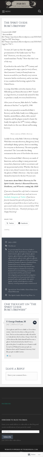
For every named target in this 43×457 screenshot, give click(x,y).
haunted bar (31, 262)
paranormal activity (15, 273)
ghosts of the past (26, 260)
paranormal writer (28, 277)
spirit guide (22, 279)
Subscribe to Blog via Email (14, 420)
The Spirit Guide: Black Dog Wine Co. (21, 295)
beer (20, 249)
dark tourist (12, 254)
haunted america (21, 262)
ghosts (29, 258)
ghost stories (13, 258)
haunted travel (13, 271)
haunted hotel (13, 266)
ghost (20, 254)
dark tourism (32, 252)
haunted (11, 262)
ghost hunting (29, 256)
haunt (35, 260)
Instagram (14, 197)
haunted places (13, 269)
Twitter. (23, 197)
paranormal (30, 271)
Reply (35, 322)
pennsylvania (13, 279)
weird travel (32, 283)
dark (16, 252)
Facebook (7, 197)
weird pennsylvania (21, 283)
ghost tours (22, 258)
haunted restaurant (26, 269)
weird (15, 281)
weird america (23, 281)
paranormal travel (14, 277)
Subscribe (7, 437)
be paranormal (13, 249)
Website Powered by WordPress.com (21, 449)
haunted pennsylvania (26, 266)
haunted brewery (14, 264)
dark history (23, 252)
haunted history (26, 264)
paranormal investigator (26, 275)
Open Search (39, 11)
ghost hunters (19, 256)
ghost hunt (26, 254)
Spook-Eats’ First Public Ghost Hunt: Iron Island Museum (22, 290)
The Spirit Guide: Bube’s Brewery (16, 24)
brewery (26, 249)
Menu (8, 11)
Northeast (12, 246)
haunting (22, 271)
